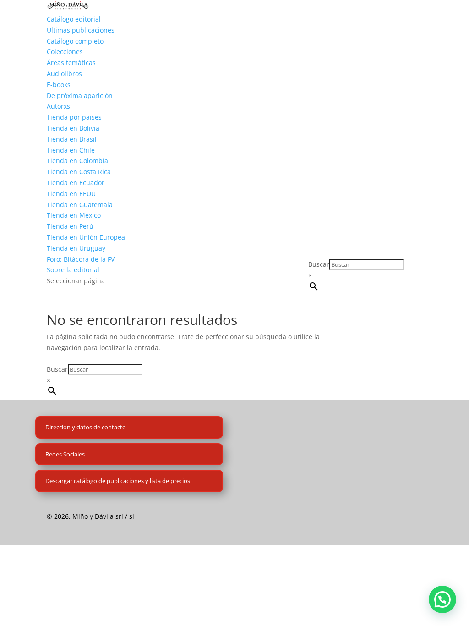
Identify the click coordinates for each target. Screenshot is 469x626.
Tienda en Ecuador (75, 182)
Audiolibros (64, 73)
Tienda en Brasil (72, 139)
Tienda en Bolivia (73, 128)
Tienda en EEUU (71, 193)
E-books (59, 84)
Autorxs (58, 106)
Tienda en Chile (71, 150)
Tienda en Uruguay (76, 248)
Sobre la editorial (73, 269)
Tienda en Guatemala (80, 204)
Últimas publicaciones (81, 30)
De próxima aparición (80, 95)
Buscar (318, 264)
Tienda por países (74, 117)
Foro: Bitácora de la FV (81, 259)
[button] (442, 599)
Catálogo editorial (74, 19)
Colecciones (65, 51)
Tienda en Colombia (77, 160)
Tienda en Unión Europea (86, 237)
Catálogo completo (75, 41)
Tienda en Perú (70, 226)
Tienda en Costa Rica (79, 171)
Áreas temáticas (71, 62)
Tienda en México (74, 215)
